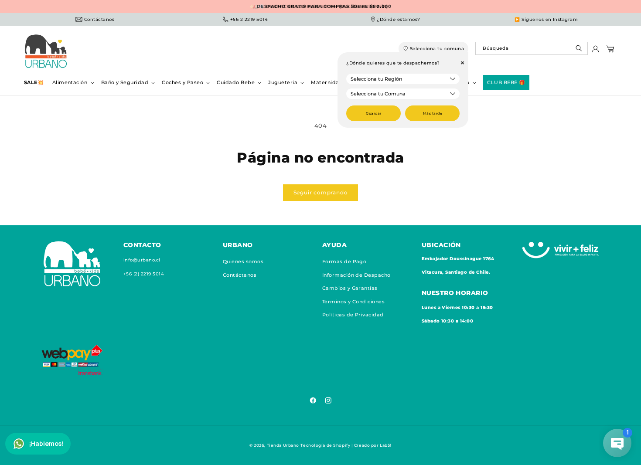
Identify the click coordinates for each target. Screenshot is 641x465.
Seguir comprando (320, 192)
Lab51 (386, 445)
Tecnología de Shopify (325, 445)
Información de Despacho (356, 275)
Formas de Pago (344, 262)
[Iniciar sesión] (595, 51)
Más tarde (432, 113)
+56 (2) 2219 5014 (143, 274)
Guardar (373, 113)
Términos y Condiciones (353, 302)
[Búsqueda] (579, 50)
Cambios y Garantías (350, 288)
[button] (72, 82)
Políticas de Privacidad (353, 315)
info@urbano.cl (141, 260)
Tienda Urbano (283, 445)
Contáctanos (239, 275)
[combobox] (531, 48)
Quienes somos (243, 262)
